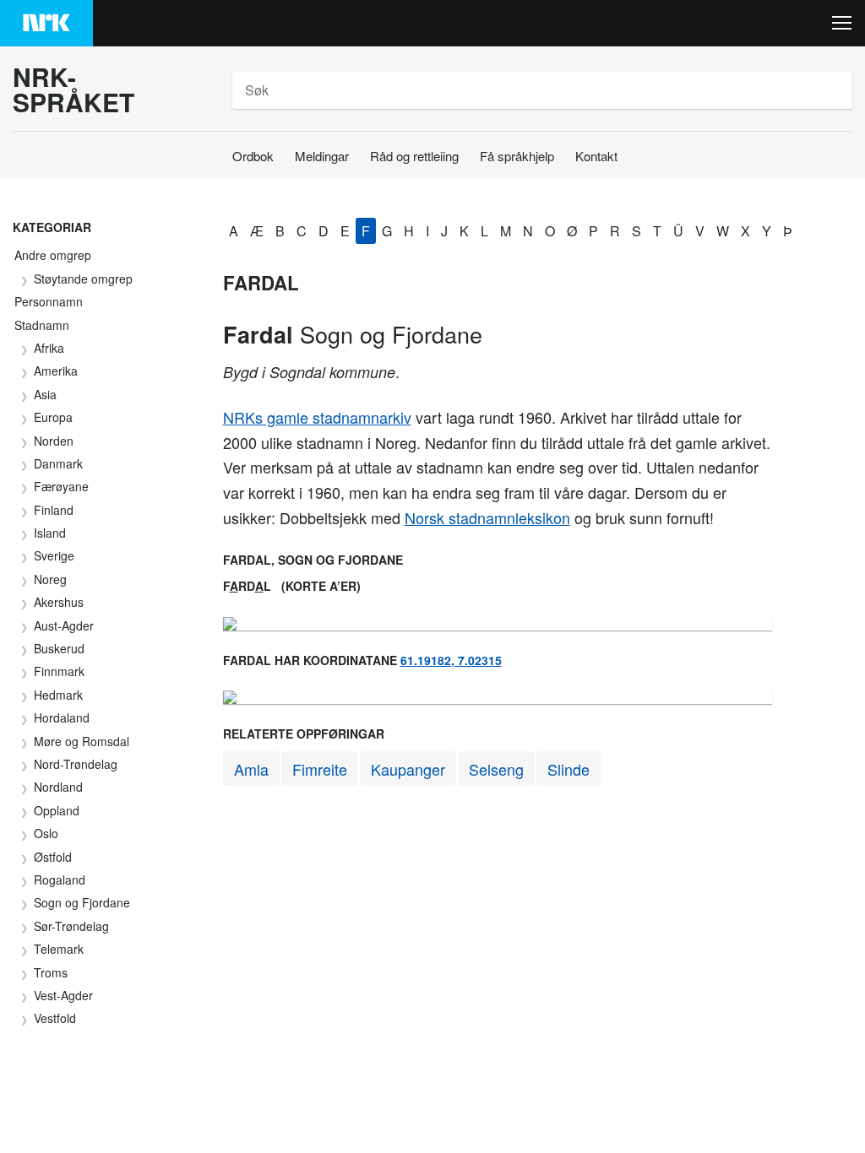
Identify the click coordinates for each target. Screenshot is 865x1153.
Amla (251, 769)
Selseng (496, 769)
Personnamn (48, 301)
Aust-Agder (64, 625)
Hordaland (62, 717)
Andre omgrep (52, 254)
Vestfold (55, 1018)
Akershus (59, 601)
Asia (45, 394)
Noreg (50, 579)
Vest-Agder (63, 995)
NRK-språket (73, 89)
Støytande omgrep (83, 278)
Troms (51, 972)
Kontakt (596, 156)
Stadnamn (41, 325)
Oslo (46, 833)
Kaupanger (408, 769)
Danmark (58, 463)
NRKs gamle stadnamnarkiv (317, 417)
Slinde (568, 769)
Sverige (54, 555)
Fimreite (319, 769)
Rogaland (59, 879)
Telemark (59, 948)
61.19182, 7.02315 (451, 660)
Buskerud (59, 648)
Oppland (56, 810)
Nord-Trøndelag (75, 763)
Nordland (58, 786)
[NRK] (46, 23)
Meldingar (322, 156)
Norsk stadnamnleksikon (487, 517)
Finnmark (59, 671)
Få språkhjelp (517, 156)
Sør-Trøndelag (71, 926)
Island (50, 532)
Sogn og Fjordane (82, 902)
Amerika (56, 370)
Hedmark (58, 694)
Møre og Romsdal (81, 741)
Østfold (53, 856)
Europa (53, 417)
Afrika (49, 347)
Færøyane (61, 486)
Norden (53, 440)
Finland (53, 509)
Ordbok (253, 156)
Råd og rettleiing (414, 156)
